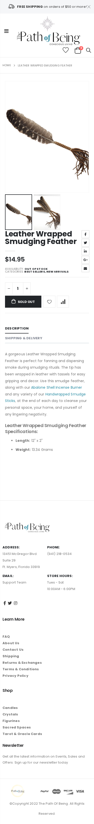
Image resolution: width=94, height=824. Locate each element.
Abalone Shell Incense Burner (56, 387)
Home (7, 65)
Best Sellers (34, 271)
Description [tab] (17, 328)
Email (85, 268)
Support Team (14, 582)
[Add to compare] (63, 302)
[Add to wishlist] (49, 302)
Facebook (85, 234)
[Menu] (6, 31)
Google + (85, 260)
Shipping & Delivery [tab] (23, 338)
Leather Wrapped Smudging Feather (40, 237)
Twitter (85, 243)
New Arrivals (57, 271)
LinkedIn (85, 251)
